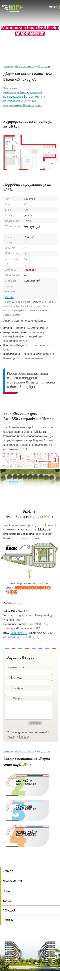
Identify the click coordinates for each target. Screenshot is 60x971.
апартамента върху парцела (22, 105)
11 (11, 592)
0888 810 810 (18, 632)
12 (15, 592)
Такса (7, 900)
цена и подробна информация (22, 92)
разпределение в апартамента (24, 96)
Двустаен (43, 66)
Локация (9, 910)
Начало (8, 66)
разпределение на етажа (20, 101)
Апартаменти (24, 66)
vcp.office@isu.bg (28, 637)
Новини (8, 920)
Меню (53, 7)
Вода (6, 891)
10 (7, 592)
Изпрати (35, 722)
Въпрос (23, 736)
